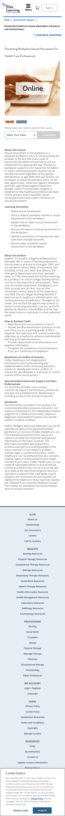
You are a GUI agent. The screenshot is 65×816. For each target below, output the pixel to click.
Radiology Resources (32, 608)
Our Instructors (32, 530)
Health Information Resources (32, 592)
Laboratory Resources (32, 602)
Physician (32, 659)
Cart (37, 8)
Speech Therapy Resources (32, 586)
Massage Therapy (33, 653)
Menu (28, 9)
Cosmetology (32, 670)
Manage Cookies (32, 733)
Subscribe (33, 693)
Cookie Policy (33, 711)
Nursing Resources (32, 553)
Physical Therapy (32, 648)
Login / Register (32, 688)
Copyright (32, 728)
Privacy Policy (32, 706)
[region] (32, 792)
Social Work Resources (32, 581)
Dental (32, 642)
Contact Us (32, 757)
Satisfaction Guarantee (32, 717)
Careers (32, 535)
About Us (32, 519)
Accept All (42, 810)
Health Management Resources (32, 597)
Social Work (32, 631)
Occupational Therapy (32, 664)
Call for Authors (32, 541)
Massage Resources (33, 570)
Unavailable (49, 135)
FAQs (32, 746)
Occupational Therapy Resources (33, 564)
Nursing (32, 626)
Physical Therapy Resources (32, 559)
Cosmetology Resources (32, 613)
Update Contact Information (32, 762)
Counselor (32, 637)
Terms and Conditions (32, 722)
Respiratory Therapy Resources (32, 575)
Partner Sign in (32, 768)
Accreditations (32, 751)
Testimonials (32, 524)
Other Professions (32, 675)
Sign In (49, 8)
